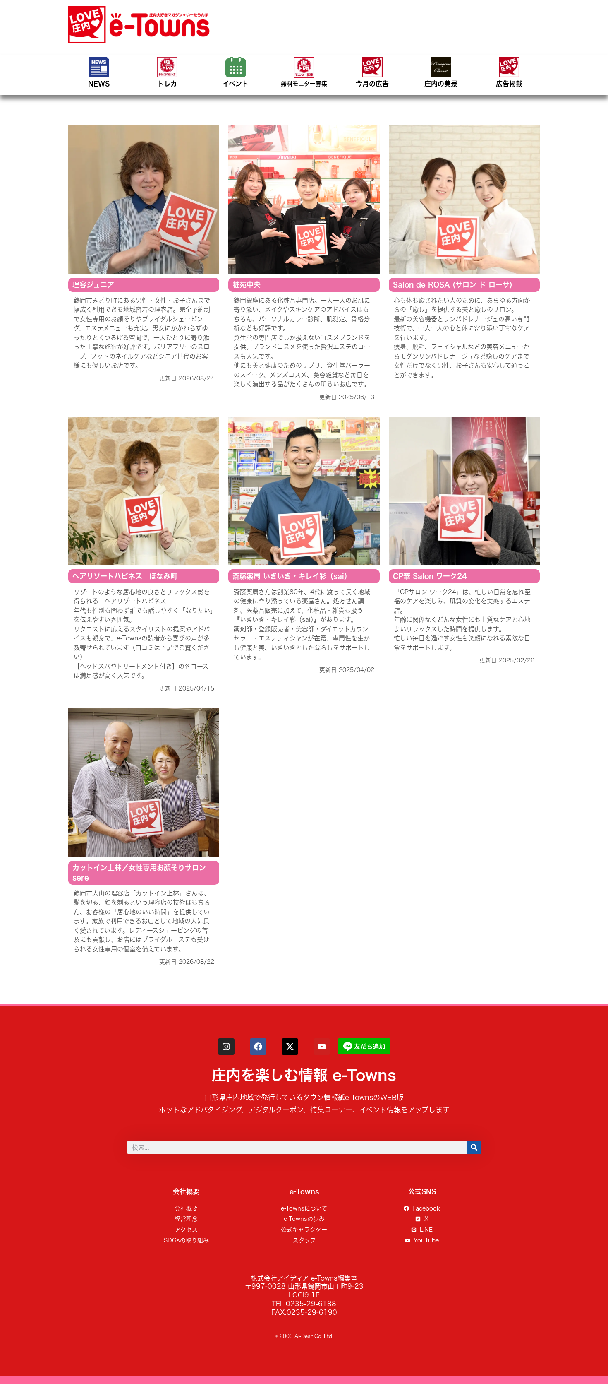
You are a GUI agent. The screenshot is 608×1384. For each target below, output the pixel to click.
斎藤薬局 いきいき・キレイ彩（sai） (291, 576)
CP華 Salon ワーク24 (430, 576)
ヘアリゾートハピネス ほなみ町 (124, 576)
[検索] (474, 1147)
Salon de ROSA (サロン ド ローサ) (452, 284)
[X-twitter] (290, 1046)
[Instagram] (226, 1046)
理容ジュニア (93, 284)
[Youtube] (322, 1046)
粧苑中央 (246, 284)
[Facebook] (258, 1046)
